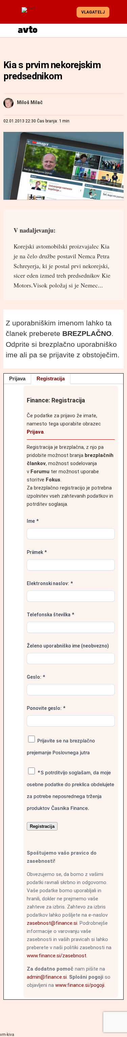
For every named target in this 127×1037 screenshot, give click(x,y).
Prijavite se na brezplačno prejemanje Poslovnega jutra (61, 746)
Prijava (17, 378)
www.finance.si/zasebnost (56, 956)
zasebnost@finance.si (52, 923)
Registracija (51, 378)
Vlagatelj (93, 12)
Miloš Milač (30, 102)
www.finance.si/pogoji (79, 985)
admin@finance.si (47, 977)
